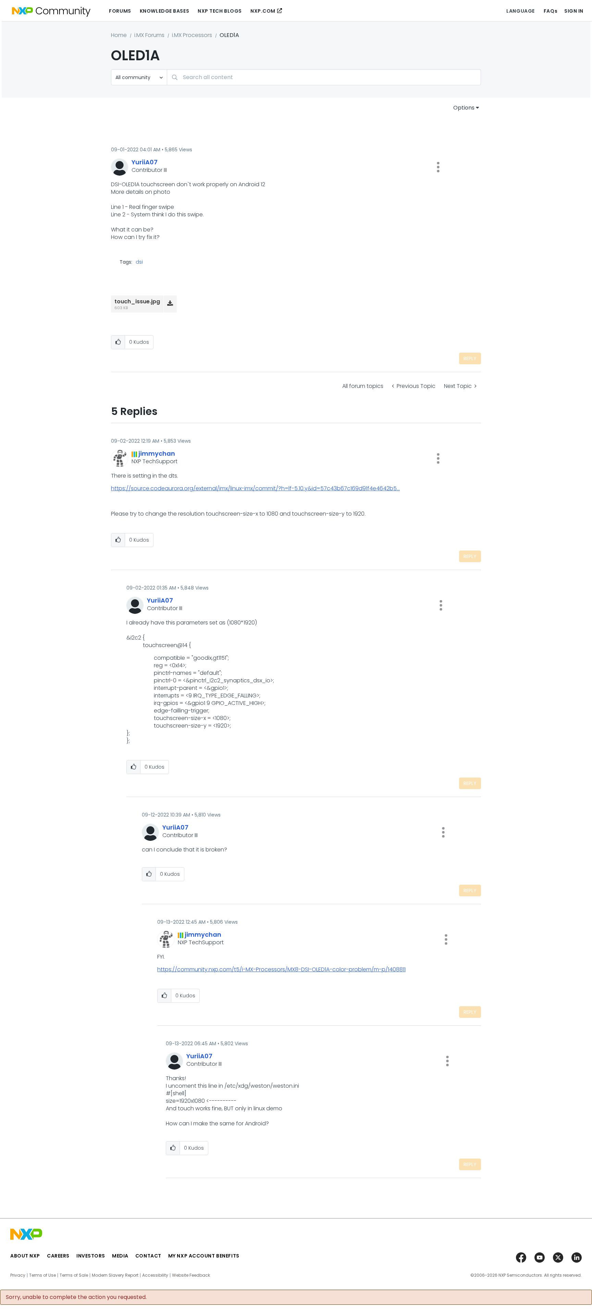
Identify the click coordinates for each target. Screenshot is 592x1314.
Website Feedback (191, 1275)
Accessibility (155, 1275)
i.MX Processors (192, 35)
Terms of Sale (74, 1275)
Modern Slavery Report (115, 1275)
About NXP (25, 1255)
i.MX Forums (149, 35)
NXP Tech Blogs (220, 11)
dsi (139, 261)
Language (520, 11)
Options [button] (463, 108)
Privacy (17, 1275)
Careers (58, 1255)
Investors (90, 1255)
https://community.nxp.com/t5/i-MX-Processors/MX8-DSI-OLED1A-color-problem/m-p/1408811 (281, 969)
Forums (120, 11)
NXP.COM (262, 11)
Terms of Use (42, 1275)
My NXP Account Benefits (203, 1255)
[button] (438, 167)
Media (120, 1255)
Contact (148, 1255)
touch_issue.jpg (137, 301)
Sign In (573, 11)
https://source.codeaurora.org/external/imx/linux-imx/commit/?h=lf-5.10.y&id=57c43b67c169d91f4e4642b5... (255, 488)
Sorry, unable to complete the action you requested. (76, 1297)
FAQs (550, 11)
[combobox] (324, 77)
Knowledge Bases (164, 11)
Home (119, 35)
